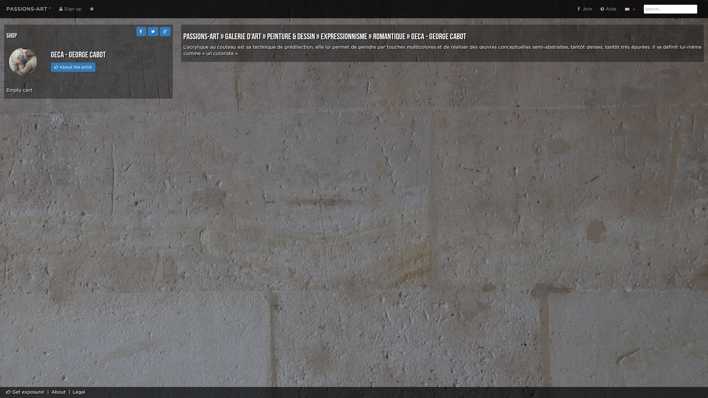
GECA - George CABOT (438, 37)
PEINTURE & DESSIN (291, 37)
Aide (610, 9)
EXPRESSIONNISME (344, 37)
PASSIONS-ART (201, 37)
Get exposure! (28, 392)
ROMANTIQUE (389, 37)
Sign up (72, 9)
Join (586, 9)
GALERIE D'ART (243, 37)
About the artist (75, 67)
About (58, 392)
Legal (79, 392)
